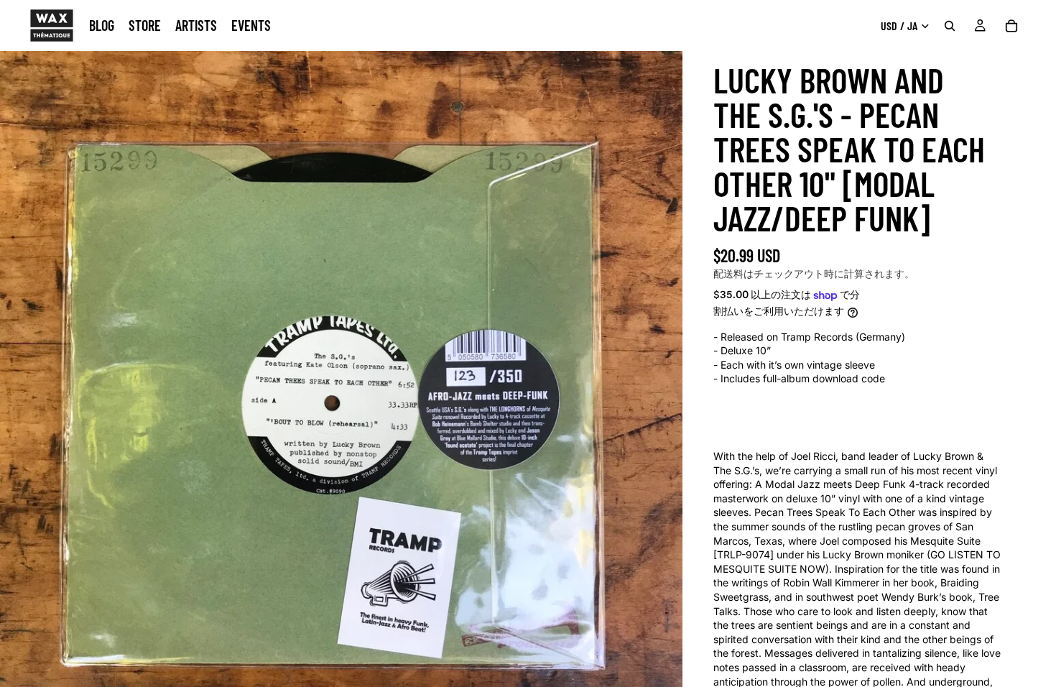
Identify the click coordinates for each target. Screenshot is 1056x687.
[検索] (949, 26)
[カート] (1011, 26)
